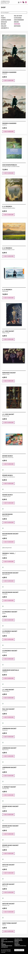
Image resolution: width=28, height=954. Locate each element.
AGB (2, 943)
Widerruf (3, 944)
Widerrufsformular (19, 950)
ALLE (2, 16)
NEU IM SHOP (18, 16)
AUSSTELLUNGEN (6, 20)
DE (18, 2)
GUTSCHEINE (17, 18)
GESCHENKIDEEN (19, 20)
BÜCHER (3, 24)
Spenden (16, 941)
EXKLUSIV (3, 26)
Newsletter (4, 939)
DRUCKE (16, 22)
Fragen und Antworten (7, 941)
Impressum (17, 944)
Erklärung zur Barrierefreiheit (18, 940)
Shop (2, 940)
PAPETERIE (17, 24)
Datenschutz (4, 947)
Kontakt (16, 943)
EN (20, 2)
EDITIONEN (17, 26)
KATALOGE (4, 22)
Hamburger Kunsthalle (20, 945)
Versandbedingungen (6, 945)
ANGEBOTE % (5, 28)
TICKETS (3, 18)
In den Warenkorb (8, 80)
